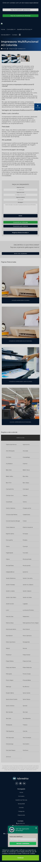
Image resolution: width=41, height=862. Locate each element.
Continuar (21, 858)
